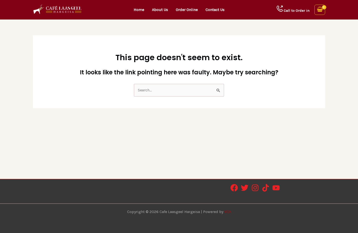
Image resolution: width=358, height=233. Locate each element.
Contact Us (215, 9)
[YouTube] (276, 188)
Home (139, 9)
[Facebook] (234, 188)
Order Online (187, 9)
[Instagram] (255, 188)
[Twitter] (244, 188)
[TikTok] (265, 188)
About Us (160, 9)
